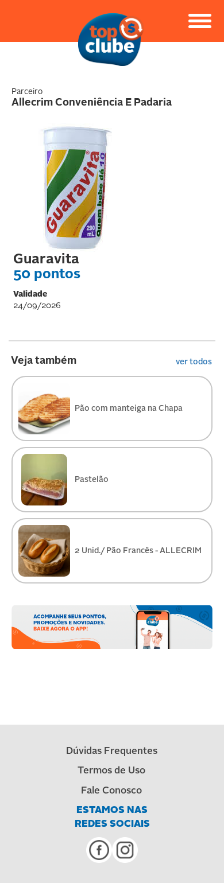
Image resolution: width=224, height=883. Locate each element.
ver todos (194, 362)
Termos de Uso (111, 771)
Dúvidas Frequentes (111, 751)
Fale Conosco (111, 791)
